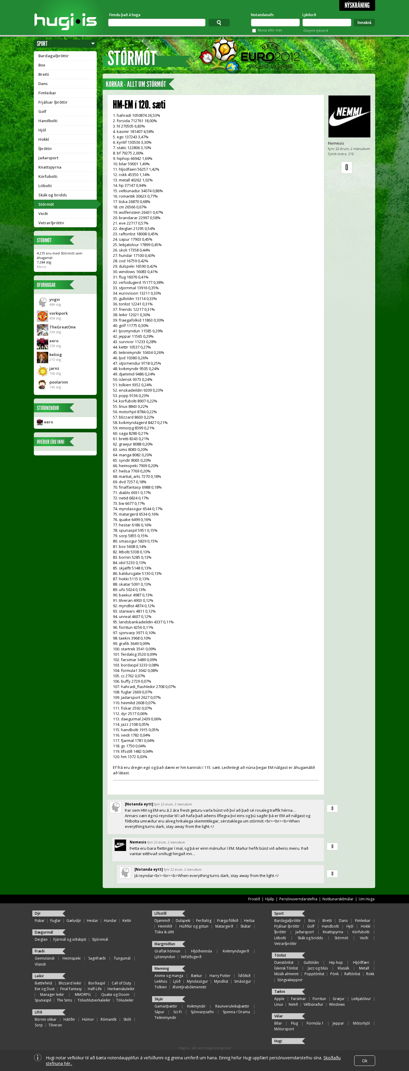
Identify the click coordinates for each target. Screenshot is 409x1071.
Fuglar (55, 920)
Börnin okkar (46, 1019)
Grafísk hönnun (167, 951)
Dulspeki (183, 920)
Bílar (278, 1023)
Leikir (39, 975)
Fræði (40, 951)
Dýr (38, 913)
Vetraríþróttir (51, 222)
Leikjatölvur (361, 998)
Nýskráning (357, 5)
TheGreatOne (62, 327)
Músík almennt (286, 973)
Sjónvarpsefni (202, 1011)
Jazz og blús (318, 968)
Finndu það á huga (124, 14)
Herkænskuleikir (121, 988)
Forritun (319, 998)
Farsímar (298, 998)
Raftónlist (352, 973)
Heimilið (165, 926)
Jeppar (338, 1023)
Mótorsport (284, 1028)
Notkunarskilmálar (338, 899)
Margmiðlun (164, 943)
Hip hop (336, 962)
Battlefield (43, 983)
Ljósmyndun (164, 956)
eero (53, 340)
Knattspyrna (49, 167)
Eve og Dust (44, 988)
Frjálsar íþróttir (53, 102)
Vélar (278, 1016)
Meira (41, 266)
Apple (279, 998)
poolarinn (58, 382)
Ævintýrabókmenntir (189, 987)
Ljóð (177, 981)
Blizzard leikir (70, 983)
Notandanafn (262, 14)
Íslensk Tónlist (286, 968)
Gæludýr (73, 920)
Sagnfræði (97, 958)
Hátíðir (69, 1019)
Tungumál (122, 958)
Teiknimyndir (165, 1017)
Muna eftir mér (270, 30)
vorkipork (58, 313)
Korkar (114, 84)
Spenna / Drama (236, 1011)
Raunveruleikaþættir (232, 1006)
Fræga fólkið (227, 920)
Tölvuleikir (125, 1000)
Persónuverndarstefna (298, 899)
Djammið (162, 920)
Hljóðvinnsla (201, 951)
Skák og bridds (52, 195)
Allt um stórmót (146, 84)
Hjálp (269, 899)
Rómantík (108, 1019)
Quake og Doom (115, 994)
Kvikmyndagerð (236, 951)
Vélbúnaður (313, 1004)
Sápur (159, 1011)
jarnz (54, 368)
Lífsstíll (160, 913)
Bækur (196, 975)
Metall (364, 968)
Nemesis (336, 143)
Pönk (334, 973)
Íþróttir (45, 148)
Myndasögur (197, 981)
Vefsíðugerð (191, 956)
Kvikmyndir (196, 1006)
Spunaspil (43, 1000)
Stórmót (46, 204)
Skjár (158, 999)
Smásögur (242, 981)
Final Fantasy (71, 988)
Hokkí (43, 139)
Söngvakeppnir (290, 979)
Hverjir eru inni (50, 441)
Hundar (110, 920)
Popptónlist (314, 973)
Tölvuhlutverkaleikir (94, 1000)
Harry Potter (220, 975)
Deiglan (41, 939)
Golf (42, 111)
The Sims (64, 1000)
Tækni (279, 991)
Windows (337, 1004)
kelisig (55, 354)
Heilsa (249, 920)
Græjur (339, 998)
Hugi (278, 1040)
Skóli (127, 1019)
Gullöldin (311, 962)
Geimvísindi (44, 958)
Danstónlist (283, 962)
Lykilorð (309, 14)
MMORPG (83, 994)
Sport (42, 43)
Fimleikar (47, 93)
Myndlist (221, 981)
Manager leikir (52, 994)
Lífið (38, 1012)
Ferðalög (203, 920)
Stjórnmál (100, 939)
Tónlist (280, 955)
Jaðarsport (48, 157)
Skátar (245, 926)
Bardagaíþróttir (53, 55)
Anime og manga (168, 975)
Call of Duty (121, 983)
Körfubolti (47, 176)
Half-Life (95, 988)
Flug (294, 1023)
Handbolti (47, 120)
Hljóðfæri (361, 962)
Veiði (43, 213)
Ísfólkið (244, 975)
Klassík (343, 968)
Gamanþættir (165, 1006)
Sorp (39, 1025)
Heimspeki (72, 958)
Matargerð (224, 926)
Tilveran (55, 1025)
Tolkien (160, 987)
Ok (364, 1061)
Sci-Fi (177, 1011)
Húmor (88, 1019)
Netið (293, 1004)
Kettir (126, 920)
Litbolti (45, 185)
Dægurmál (44, 932)
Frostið (254, 899)
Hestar (92, 920)
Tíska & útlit (164, 931)
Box (41, 65)
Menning (161, 968)
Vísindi (40, 964)
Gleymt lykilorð (315, 30)
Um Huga (367, 899)
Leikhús (160, 981)
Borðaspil (96, 983)
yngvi (54, 299)
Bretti (43, 74)
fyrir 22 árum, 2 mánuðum (173, 804)
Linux (278, 1004)
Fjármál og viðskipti (69, 939)
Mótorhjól (361, 1023)
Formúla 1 (315, 1023)
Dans (43, 83)
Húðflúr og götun (193, 926)
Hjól (42, 130)
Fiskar (40, 920)
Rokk (370, 973)
